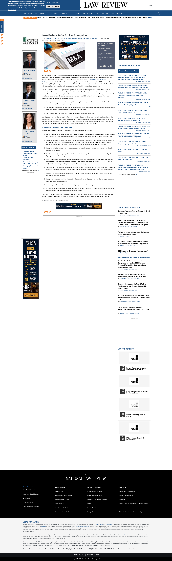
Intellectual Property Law (127, 491)
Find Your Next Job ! (28, 147)
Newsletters (65, 13)
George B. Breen (124, 215)
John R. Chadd (29, 101)
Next (151, 17)
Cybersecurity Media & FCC (63, 512)
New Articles (2, 27)
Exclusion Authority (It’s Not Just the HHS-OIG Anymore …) (134, 212)
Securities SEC (102, 51)
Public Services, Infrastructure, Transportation (133, 503)
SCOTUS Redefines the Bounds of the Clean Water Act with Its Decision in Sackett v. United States (134, 298)
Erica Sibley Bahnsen (136, 215)
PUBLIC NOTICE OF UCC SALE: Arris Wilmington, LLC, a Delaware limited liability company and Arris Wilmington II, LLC (133, 167)
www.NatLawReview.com (83, 526)
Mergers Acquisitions (104, 48)
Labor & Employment (126, 495)
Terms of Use (99, 524)
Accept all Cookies (53, 2)
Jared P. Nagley (124, 245)
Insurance (122, 487)
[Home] (86, 5)
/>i (111, 66)
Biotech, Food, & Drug (62, 499)
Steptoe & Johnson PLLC (91, 38)
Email (26, 73)
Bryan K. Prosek (29, 70)
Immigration (91, 512)
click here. (141, 549)
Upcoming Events (126, 349)
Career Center (88, 13)
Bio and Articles (27, 78)
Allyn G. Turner (136, 301)
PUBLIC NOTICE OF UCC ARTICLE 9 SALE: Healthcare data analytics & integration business (132, 95)
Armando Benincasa (125, 301)
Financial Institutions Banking (106, 57)
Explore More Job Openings (30, 170)
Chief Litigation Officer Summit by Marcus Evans (137, 392)
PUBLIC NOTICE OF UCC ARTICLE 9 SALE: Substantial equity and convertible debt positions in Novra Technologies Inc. (132, 77)
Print (101, 66)
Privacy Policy (109, 524)
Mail (105, 66)
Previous (149, 17)
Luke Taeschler (134, 245)
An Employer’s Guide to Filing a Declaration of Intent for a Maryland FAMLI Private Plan (125, 17)
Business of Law (60, 503)
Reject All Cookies (53, 6)
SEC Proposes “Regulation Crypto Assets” (133, 251)
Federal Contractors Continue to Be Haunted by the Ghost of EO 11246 (133, 233)
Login (150, 5)
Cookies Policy (12, 10)
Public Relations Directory (31, 506)
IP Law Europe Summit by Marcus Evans (135, 438)
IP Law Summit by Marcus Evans (135, 415)
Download (108, 66)
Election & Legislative (94, 487)
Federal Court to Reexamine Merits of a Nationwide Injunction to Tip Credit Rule (132, 275)
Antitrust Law (59, 491)
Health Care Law (92, 508)
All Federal (101, 60)
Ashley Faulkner (135, 278)
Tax (120, 508)
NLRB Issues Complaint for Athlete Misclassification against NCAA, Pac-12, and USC (133, 309)
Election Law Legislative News (105, 54)
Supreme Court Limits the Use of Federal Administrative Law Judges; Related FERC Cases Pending (133, 286)
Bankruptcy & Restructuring (63, 495)
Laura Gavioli (133, 226)
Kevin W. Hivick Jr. (134, 269)
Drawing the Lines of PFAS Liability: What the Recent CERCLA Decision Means (65, 17)
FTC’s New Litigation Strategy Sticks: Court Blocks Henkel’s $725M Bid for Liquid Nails (133, 242)
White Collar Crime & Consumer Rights (131, 512)
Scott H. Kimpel (124, 253)
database (43, 526)
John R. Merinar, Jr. (135, 313)
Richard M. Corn (124, 226)
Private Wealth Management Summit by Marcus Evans (136, 368)
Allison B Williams (125, 278)
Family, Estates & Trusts (94, 495)
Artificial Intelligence (61, 487)
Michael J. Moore (125, 313)
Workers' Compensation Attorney (28, 157)
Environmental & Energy (94, 491)
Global (89, 503)
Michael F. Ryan (124, 236)
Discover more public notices (126, 174)
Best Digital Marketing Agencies (33, 490)
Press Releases (28, 502)
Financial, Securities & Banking (97, 499)
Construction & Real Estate (63, 508)
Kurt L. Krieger (124, 269)
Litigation (122, 499)
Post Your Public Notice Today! (128, 71)
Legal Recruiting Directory (31, 494)
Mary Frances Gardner (29, 132)
